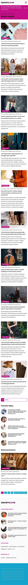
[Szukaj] (2, 400)
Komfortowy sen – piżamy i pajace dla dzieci (17, 521)
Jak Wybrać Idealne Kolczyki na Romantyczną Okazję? (16, 419)
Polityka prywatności (11, 557)
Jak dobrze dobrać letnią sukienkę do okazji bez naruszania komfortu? (17, 514)
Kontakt (3, 557)
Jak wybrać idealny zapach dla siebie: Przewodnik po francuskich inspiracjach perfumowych (11, 8)
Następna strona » (20, 492)
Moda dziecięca (13, 546)
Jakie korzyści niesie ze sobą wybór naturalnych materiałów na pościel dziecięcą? (17, 427)
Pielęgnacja (4, 549)
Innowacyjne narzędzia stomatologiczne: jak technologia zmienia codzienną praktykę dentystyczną (17, 411)
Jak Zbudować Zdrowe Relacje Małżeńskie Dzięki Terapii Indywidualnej (16, 435)
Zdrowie (10, 549)
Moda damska (4, 546)
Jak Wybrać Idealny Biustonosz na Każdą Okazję (17, 536)
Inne (14, 549)
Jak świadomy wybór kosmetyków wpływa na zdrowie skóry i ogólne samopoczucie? (17, 443)
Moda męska (21, 546)
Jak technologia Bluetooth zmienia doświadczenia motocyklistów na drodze (17, 529)
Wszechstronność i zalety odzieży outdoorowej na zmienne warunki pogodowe (11, 193)
